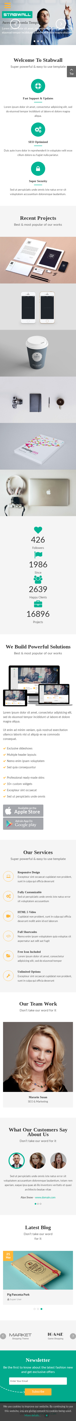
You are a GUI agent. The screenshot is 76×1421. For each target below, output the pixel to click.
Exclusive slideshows (19, 748)
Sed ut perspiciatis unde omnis (26, 796)
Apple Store (23, 811)
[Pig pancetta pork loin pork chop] (38, 1270)
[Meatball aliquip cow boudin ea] (43, 318)
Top (72, 74)
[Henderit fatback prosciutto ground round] (43, 504)
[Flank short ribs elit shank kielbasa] (43, 365)
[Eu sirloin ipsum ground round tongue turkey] (43, 411)
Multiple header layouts (21, 754)
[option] (38, 1064)
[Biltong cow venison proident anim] (43, 458)
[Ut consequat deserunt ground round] (43, 272)
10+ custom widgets (19, 784)
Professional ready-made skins (25, 777)
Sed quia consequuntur (21, 767)
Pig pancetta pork (18, 1294)
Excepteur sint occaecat (22, 790)
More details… (33, 1415)
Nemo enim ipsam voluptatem (26, 761)
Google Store (23, 824)
